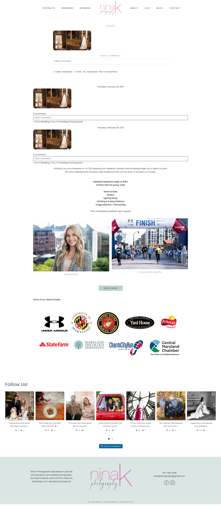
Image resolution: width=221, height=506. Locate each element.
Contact (175, 8)
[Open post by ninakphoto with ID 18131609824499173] (80, 405)
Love (147, 8)
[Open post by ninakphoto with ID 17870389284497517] (50, 405)
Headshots (71, 274)
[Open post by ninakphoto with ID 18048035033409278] (110, 405)
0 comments (110, 56)
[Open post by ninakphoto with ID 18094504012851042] (171, 405)
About (134, 8)
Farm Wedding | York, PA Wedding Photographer (86, 71)
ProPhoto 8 (127, 502)
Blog (160, 8)
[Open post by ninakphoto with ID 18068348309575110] (201, 405)
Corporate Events (149, 272)
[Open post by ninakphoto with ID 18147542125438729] (140, 405)
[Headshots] (71, 244)
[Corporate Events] (150, 243)
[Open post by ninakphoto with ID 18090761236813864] (19, 405)
